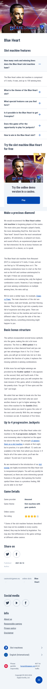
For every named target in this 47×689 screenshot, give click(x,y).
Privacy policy (10, 628)
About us (8, 619)
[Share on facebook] (16, 554)
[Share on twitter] (7, 554)
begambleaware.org (27, 666)
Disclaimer (8, 632)
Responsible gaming (13, 623)
